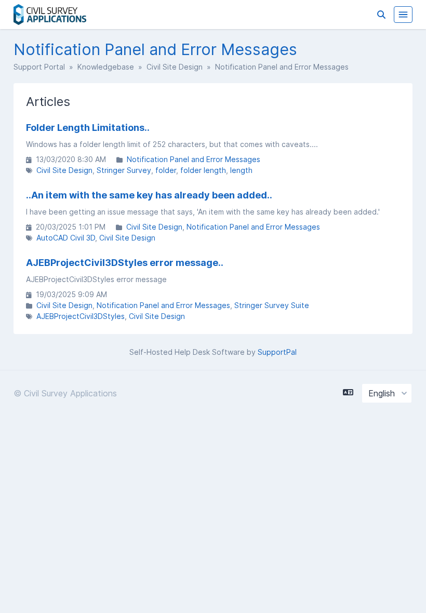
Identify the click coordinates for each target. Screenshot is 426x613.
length (241, 170)
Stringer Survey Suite (271, 305)
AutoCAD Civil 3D (65, 237)
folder (165, 170)
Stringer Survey (124, 170)
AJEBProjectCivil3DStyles (80, 316)
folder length (203, 170)
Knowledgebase (105, 66)
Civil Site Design (175, 66)
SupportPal (277, 352)
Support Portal (39, 66)
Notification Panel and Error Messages (193, 159)
